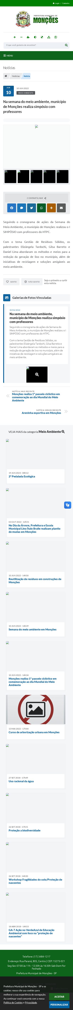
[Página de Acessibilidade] (56, 37)
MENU (10, 55)
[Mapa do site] (49, 37)
